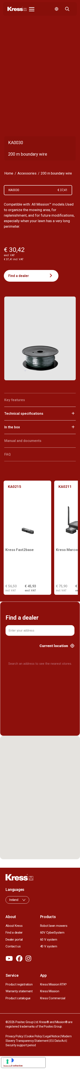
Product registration (19, 984)
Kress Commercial (52, 998)
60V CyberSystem (52, 932)
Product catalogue (18, 998)
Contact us (13, 946)
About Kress (14, 926)
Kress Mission (49, 991)
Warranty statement (19, 991)
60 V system (48, 939)
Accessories (26, 173)
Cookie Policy (33, 1036)
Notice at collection (13, 1065)
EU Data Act (58, 1040)
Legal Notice (52, 1036)
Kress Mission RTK (53, 984)
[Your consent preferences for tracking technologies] (7, 1062)
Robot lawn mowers (53, 926)
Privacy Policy (14, 1036)
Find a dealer (18, 276)
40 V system (48, 946)
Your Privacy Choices (28, 1060)
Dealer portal (14, 939)
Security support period (21, 1045)
